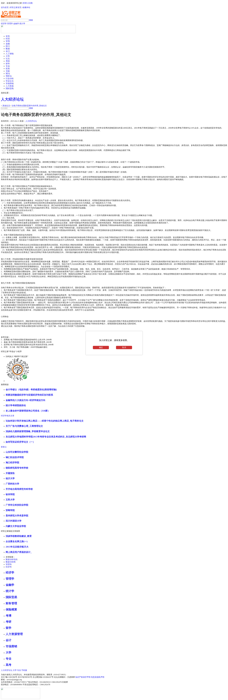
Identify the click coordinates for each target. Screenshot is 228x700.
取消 (124, 347)
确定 (101, 347)
